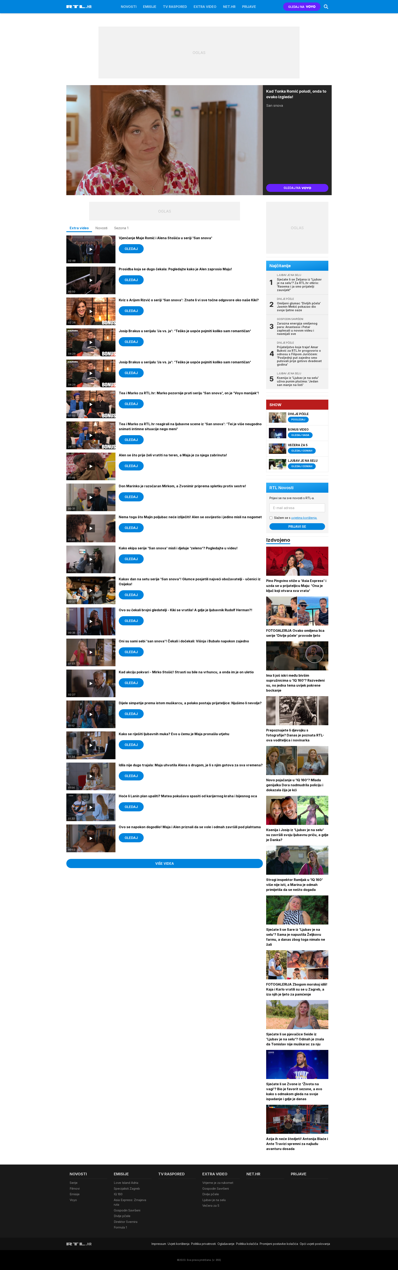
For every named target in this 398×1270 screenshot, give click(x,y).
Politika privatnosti (203, 1244)
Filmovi (75, 1188)
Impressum (159, 1244)
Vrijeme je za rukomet (217, 1183)
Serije (74, 1183)
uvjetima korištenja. (304, 517)
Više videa (164, 863)
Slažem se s (295, 517)
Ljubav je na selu (214, 1200)
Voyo (73, 1200)
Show (275, 405)
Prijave (249, 7)
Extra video (205, 7)
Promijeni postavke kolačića (279, 1244)
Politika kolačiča (247, 1244)
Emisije (149, 7)
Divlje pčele (122, 1216)
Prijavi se (297, 526)
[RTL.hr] (79, 6)
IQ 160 (118, 1194)
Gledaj (131, 249)
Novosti (128, 7)
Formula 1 (120, 1227)
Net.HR (229, 7)
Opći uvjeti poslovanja (315, 1244)
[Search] (326, 6)
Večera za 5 (210, 1206)
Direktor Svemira (125, 1222)
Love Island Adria (126, 1183)
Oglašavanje (225, 1244)
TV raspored (175, 7)
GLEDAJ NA (296, 7)
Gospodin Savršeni (127, 1210)
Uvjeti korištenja (178, 1244)
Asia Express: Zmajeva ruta (130, 1202)
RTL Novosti (281, 487)
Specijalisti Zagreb (127, 1188)
